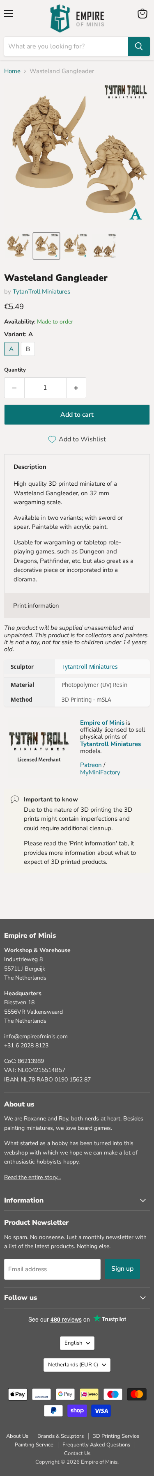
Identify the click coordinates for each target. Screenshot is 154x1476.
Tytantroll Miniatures (90, 666)
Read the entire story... (32, 1177)
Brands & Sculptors (60, 1436)
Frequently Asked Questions (96, 1444)
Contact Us (77, 1453)
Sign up (122, 1268)
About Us (17, 1436)
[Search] (139, 46)
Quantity (15, 370)
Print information (36, 605)
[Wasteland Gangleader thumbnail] (18, 246)
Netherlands (73, 1364)
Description (30, 467)
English (73, 1343)
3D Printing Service (116, 1436)
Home (12, 71)
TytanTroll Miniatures (41, 291)
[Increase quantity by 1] (77, 387)
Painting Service (34, 1444)
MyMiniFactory (100, 772)
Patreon (91, 765)
